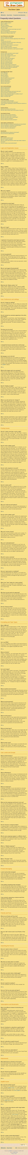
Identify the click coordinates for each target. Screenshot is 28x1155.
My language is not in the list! (6, 43)
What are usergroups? (5, 90)
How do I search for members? (7, 118)
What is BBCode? (4, 72)
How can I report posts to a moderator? (8, 64)
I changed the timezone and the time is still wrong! (11, 42)
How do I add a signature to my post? (8, 55)
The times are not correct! (6, 41)
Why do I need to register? (6, 22)
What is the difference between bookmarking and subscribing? (13, 124)
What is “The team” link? (6, 96)
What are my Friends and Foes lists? (8, 109)
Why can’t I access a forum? (6, 60)
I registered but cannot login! (6, 26)
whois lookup (15, 1114)
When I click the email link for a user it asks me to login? (12, 48)
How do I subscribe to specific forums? (8, 126)
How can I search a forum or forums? (8, 114)
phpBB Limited (11, 1087)
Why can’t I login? (4, 27)
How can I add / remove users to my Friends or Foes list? (12, 110)
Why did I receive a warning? (6, 63)
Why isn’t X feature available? (7, 139)
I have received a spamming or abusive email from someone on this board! (13, 104)
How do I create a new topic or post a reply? (9, 53)
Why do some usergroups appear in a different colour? (12, 93)
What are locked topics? (5, 81)
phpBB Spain (15, 1152)
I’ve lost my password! (5, 30)
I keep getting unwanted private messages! (9, 102)
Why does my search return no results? (9, 115)
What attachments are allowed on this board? (10, 132)
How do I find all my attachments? (7, 133)
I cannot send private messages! (7, 100)
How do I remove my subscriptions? (8, 128)
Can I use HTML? (4, 74)
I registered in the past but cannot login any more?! (11, 29)
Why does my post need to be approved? (9, 67)
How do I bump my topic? (6, 68)
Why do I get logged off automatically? (8, 31)
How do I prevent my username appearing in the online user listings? (13, 39)
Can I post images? (5, 76)
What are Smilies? (4, 75)
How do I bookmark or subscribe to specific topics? (11, 125)
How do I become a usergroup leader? (8, 92)
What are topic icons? (5, 83)
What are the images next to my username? (9, 45)
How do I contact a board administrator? (9, 143)
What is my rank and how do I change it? (9, 47)
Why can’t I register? (5, 25)
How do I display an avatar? (6, 46)
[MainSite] (14, 4)
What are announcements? (6, 79)
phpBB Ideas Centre (8, 1100)
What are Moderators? (5, 88)
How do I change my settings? (7, 37)
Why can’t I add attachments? (7, 62)
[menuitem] (2, 13)
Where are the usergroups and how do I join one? (11, 91)
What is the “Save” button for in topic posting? (10, 66)
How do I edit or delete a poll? (7, 59)
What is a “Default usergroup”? (7, 95)
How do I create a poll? (5, 57)
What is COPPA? (4, 24)
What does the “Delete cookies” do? (8, 33)
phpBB (3, 364)
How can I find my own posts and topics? (9, 119)
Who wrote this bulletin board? (7, 138)
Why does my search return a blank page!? (9, 117)
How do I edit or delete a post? (7, 54)
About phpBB (17, 1090)
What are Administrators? (6, 87)
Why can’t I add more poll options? (8, 58)
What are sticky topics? (5, 80)
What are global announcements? (7, 78)
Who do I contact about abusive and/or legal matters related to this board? (13, 141)
